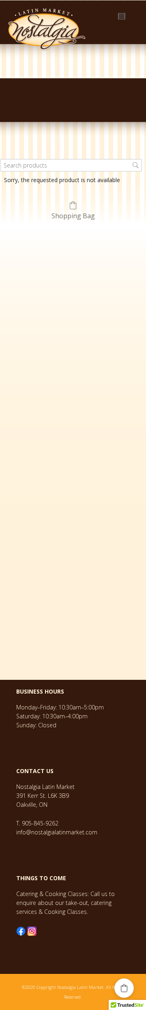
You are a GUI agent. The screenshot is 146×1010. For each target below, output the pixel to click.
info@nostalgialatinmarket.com (56, 832)
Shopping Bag (73, 215)
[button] (124, 988)
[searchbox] (71, 165)
